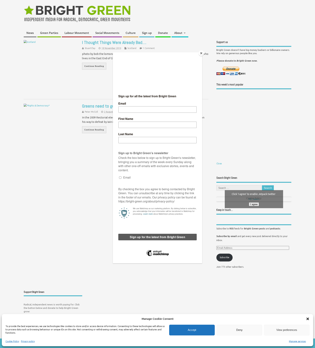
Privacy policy (28, 341)
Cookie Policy (12, 341)
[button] (308, 319)
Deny (239, 329)
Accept (192, 329)
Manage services (297, 341)
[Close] (201, 53)
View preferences (286, 329)
